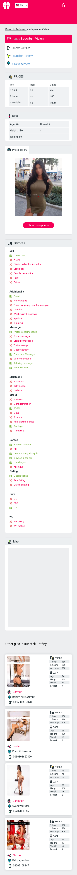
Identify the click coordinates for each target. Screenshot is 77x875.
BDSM (17, 408)
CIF (15, 507)
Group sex (19, 269)
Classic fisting (21, 475)
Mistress (18, 399)
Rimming (18, 323)
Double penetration (23, 273)
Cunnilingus (20, 462)
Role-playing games (24, 421)
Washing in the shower (25, 314)
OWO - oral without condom (28, 264)
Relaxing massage (23, 363)
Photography (20, 300)
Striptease (19, 381)
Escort (17, 296)
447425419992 (21, 48)
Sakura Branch (21, 367)
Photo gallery (19, 149)
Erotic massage (22, 336)
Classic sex (19, 255)
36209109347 (21, 865)
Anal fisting (19, 480)
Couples (18, 309)
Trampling (19, 430)
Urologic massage (23, 340)
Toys (16, 277)
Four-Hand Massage (24, 354)
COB (16, 503)
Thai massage (21, 345)
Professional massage (25, 332)
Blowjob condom (23, 444)
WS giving (19, 521)
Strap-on (18, 417)
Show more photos (38, 225)
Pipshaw (18, 318)
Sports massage (22, 358)
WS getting (19, 526)
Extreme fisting (21, 484)
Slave (16, 412)
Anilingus (18, 467)
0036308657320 (22, 702)
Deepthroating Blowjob (26, 453)
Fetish (17, 282)
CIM (16, 498)
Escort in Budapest (16, 29)
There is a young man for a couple (31, 305)
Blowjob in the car (23, 458)
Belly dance (19, 386)
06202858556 (21, 811)
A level (17, 260)
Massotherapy (21, 349)
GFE (16, 449)
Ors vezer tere (21, 64)
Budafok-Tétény (22, 56)
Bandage (18, 426)
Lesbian (18, 390)
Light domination (22, 403)
